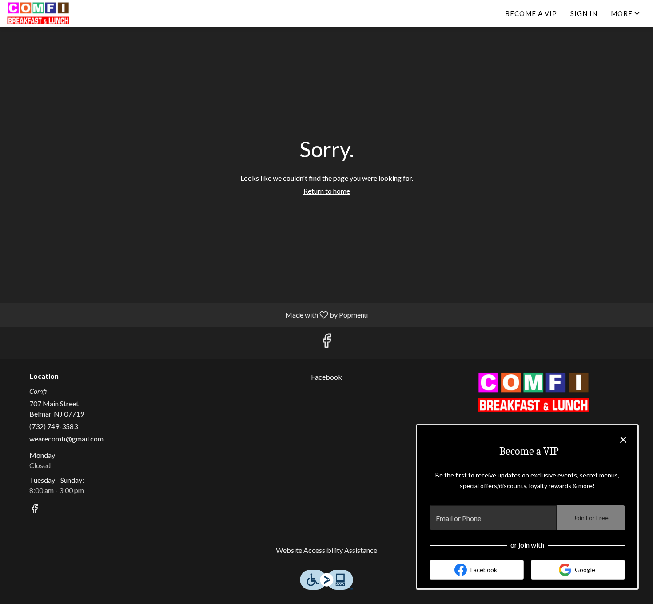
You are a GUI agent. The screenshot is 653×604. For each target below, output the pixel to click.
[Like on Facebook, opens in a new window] (326, 342)
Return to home (326, 191)
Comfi (533, 392)
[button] (626, 13)
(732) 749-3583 (53, 426)
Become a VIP (531, 13)
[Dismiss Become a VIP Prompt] (623, 439)
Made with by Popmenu (187, 314)
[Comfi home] (47, 13)
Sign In (583, 13)
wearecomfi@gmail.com (66, 438)
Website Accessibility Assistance (326, 550)
